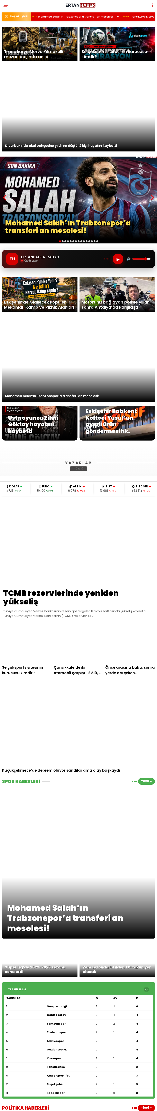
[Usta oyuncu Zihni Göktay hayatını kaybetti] (39, 439)
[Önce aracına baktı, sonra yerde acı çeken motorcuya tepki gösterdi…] (130, 697)
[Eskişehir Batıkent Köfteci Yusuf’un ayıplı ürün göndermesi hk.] (117, 439)
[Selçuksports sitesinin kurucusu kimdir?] (27, 697)
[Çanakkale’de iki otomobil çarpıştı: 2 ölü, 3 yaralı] (78, 697)
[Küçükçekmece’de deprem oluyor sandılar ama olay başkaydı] (78, 776)
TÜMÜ (78, 522)
